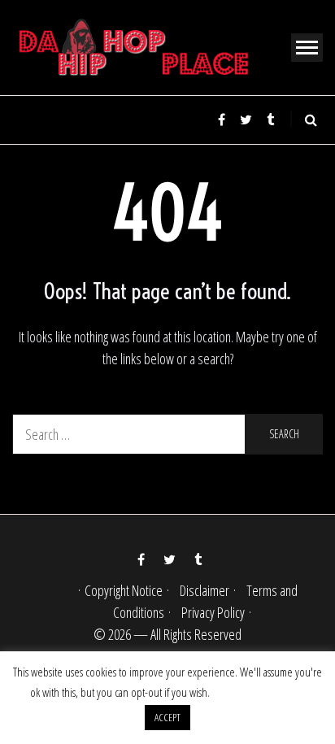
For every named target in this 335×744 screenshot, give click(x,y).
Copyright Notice (124, 590)
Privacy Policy (213, 612)
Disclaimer (204, 590)
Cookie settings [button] (258, 692)
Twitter (245, 119)
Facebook (221, 119)
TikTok (270, 119)
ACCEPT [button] (167, 717)
